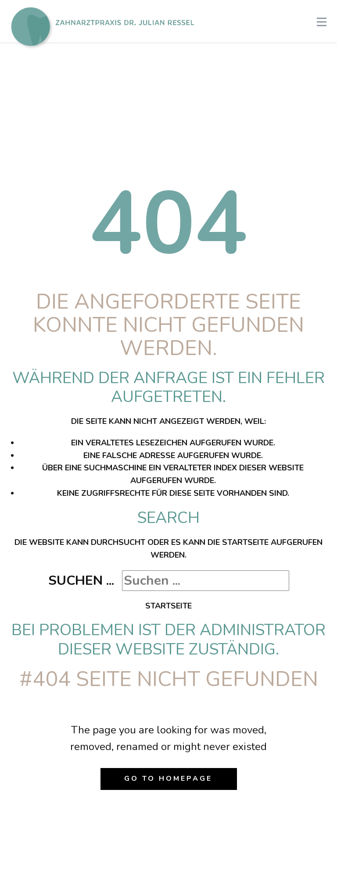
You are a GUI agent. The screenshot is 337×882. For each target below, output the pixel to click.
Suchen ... (81, 581)
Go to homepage (168, 778)
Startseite (168, 606)
